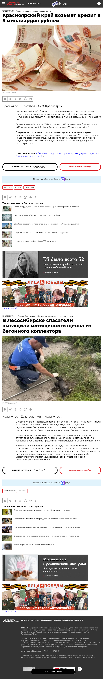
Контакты (25, 620)
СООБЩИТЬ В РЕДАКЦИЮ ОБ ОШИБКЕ (68, 620)
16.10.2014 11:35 (8, 11)
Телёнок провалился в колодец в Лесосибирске (34, 544)
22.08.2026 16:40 (9, 316)
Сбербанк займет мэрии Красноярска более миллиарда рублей (41, 232)
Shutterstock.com (9, 93)
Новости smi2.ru (11, 308)
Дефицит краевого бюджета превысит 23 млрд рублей (37, 215)
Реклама (34, 620)
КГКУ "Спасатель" (9, 403)
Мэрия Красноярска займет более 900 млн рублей (35, 241)
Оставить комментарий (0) (80, 167)
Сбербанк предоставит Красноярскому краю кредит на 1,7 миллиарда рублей (46, 224)
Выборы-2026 (46, 620)
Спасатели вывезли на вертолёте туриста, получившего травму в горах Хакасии (47, 536)
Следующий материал (53, 672)
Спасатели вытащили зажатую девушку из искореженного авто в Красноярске (47, 527)
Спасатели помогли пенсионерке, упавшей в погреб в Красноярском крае (45, 519)
